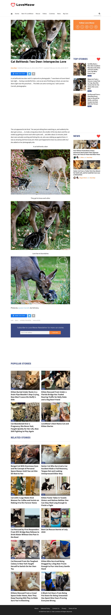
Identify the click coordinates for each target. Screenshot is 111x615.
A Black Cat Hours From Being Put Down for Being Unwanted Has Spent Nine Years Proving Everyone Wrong (54, 597)
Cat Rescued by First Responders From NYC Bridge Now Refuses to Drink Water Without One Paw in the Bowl (25, 533)
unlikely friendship (25, 320)
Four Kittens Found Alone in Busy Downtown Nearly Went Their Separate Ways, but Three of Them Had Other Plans (86, 152)
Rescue (38, 14)
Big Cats (65, 14)
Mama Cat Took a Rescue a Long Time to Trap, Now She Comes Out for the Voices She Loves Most (94, 84)
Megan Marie (83, 178)
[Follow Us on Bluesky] (91, 26)
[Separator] (33, 73)
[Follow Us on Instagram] (86, 26)
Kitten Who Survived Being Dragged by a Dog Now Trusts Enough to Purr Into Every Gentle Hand (55, 565)
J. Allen (82, 157)
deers (16, 320)
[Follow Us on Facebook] (77, 26)
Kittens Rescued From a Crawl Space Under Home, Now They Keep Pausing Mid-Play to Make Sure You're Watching (24, 597)
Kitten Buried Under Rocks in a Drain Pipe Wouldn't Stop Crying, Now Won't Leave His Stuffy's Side (25, 396)
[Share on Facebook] (19, 73)
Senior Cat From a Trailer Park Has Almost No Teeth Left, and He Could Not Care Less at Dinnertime (86, 173)
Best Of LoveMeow (27, 14)
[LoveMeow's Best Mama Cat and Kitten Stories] (55, 412)
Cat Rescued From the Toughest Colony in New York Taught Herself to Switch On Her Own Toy (24, 565)
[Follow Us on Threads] (96, 26)
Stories (17, 14)
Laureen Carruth (23, 308)
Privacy (64, 608)
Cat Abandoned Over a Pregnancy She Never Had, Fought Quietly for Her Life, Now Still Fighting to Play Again (25, 427)
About (36, 608)
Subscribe (55, 333)
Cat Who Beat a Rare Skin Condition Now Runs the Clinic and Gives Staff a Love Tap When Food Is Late (94, 68)
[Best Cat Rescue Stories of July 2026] (55, 517)
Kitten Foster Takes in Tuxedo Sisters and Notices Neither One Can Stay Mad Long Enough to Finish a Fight (54, 501)
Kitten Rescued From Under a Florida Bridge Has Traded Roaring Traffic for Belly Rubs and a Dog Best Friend (54, 396)
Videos (44, 14)
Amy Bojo (14, 68)
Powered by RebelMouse (97, 15)
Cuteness (52, 14)
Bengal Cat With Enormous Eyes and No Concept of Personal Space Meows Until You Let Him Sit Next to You (24, 470)
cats (12, 320)
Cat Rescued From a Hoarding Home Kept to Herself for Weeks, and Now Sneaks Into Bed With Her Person (94, 99)
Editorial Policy (45, 608)
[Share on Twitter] (29, 73)
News (59, 14)
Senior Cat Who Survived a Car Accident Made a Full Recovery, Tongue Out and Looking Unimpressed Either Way (54, 470)
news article (36, 320)
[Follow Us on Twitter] (82, 26)
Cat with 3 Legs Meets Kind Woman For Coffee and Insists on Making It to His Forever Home (25, 500)
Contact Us (55, 608)
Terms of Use (73, 608)
